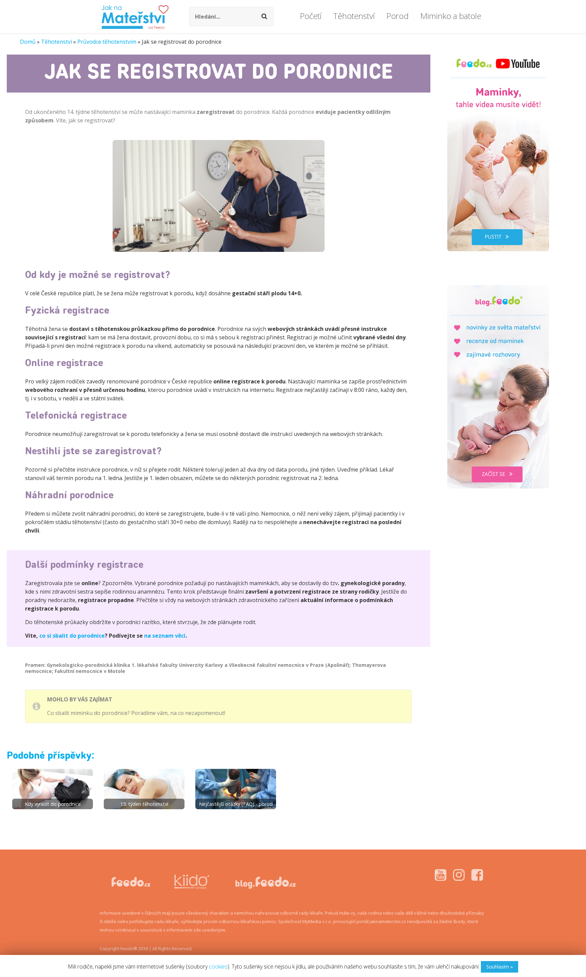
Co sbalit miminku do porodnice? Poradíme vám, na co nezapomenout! (136, 713)
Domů (28, 41)
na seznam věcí (164, 635)
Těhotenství (56, 41)
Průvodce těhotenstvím (106, 41)
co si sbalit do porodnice (72, 635)
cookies (218, 966)
